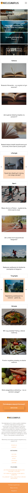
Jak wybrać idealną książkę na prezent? (14, 116)
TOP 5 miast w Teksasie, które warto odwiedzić (13, 474)
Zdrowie (14, 306)
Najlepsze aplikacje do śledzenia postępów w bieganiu (14, 268)
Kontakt (14, 447)
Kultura (14, 61)
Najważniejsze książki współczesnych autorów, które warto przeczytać (14, 145)
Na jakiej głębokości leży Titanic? (14, 38)
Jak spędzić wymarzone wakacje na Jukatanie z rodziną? (14, 470)
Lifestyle (14, 153)
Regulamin (14, 490)
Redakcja (14, 445)
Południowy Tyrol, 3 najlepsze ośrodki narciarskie (14, 477)
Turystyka (14, 276)
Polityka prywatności (14, 485)
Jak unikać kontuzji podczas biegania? (14, 238)
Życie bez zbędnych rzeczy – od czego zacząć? (14, 174)
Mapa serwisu (14, 488)
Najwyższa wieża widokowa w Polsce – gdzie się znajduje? (14, 14)
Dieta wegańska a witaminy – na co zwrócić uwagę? (14, 391)
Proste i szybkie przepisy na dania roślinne (14, 361)
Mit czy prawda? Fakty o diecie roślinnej (14, 332)
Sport (14, 183)
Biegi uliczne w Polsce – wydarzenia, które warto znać (14, 209)
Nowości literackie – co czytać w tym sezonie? (14, 86)
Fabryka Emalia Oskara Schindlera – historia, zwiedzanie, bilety (14, 50)
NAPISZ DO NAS (14, 407)
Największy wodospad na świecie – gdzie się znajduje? (14, 26)
